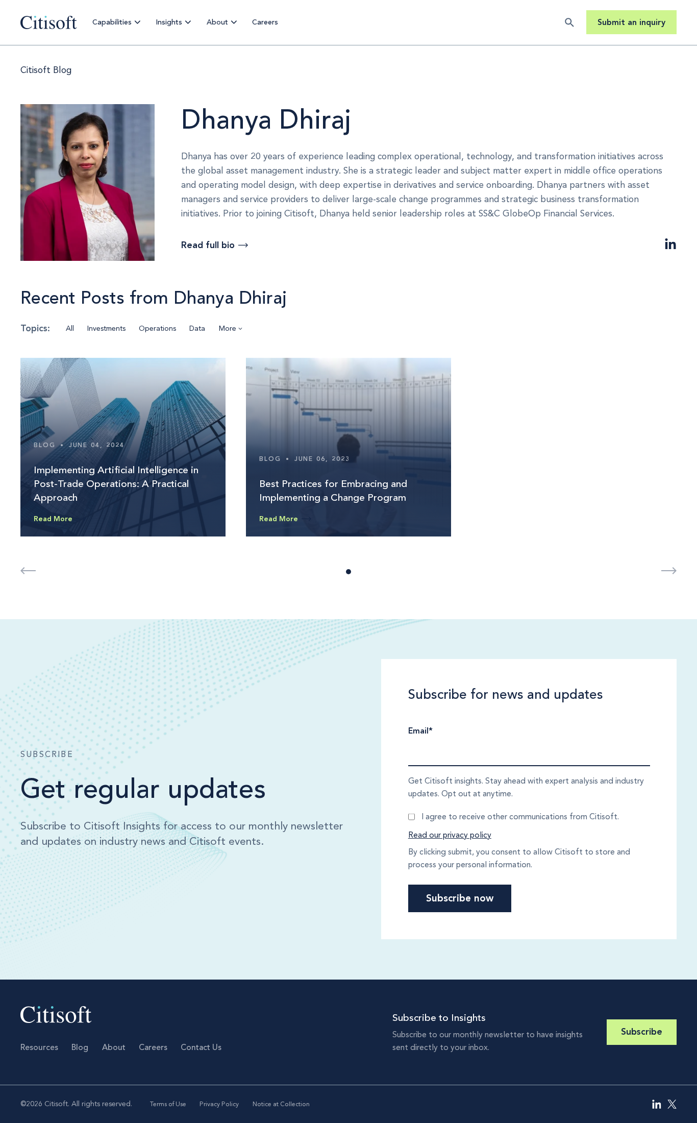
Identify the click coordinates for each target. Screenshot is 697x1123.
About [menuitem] (114, 1047)
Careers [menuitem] (153, 1047)
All (70, 328)
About (217, 22)
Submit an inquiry (631, 22)
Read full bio (208, 245)
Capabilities (112, 22)
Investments (106, 328)
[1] (348, 572)
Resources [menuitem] (39, 1047)
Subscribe (641, 1032)
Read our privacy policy (449, 835)
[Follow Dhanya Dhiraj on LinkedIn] (670, 244)
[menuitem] (656, 1104)
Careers (265, 22)
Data (197, 328)
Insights (169, 22)
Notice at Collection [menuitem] (281, 1104)
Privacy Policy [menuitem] (219, 1104)
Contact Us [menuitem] (201, 1047)
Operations (157, 328)
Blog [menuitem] (79, 1047)
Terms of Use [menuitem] (168, 1104)
